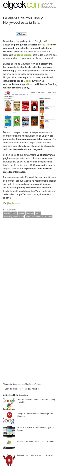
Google (28, 80)
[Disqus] (30, 259)
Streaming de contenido (14, 216)
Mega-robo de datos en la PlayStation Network (22, 384)
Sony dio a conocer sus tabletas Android (22, 388)
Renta (38, 213)
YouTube (46, 44)
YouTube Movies (22, 54)
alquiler (7, 213)
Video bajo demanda (34, 216)
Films (14, 213)
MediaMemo (14, 203)
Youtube (48, 216)
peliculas (30, 213)
